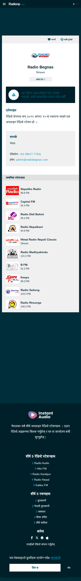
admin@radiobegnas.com (32, 159)
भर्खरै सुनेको (68, 39)
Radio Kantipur (41, 474)
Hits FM (42, 468)
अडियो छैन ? (40, 79)
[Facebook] (31, 538)
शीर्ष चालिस (41, 522)
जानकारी (56, 557)
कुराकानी (42, 500)
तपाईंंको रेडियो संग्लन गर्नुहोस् (41, 544)
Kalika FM (42, 485)
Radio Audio (41, 463)
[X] (37, 538)
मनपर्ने (53, 39)
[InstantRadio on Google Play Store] (42, 538)
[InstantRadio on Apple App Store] (47, 538)
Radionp (17, 4)
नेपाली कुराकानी (41, 506)
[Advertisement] (40, 22)
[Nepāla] (76, 4)
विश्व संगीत (41, 517)
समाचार (41, 511)
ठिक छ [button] (35, 567)
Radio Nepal (41, 479)
